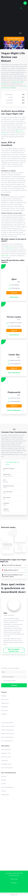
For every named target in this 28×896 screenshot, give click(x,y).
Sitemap (3, 791)
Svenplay (3, 714)
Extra (7, 464)
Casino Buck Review (7, 723)
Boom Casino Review (7, 737)
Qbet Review (14, 297)
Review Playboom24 (14, 410)
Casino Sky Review (14, 372)
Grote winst (4, 760)
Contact (3, 784)
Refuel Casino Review (7, 733)
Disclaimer (14, 883)
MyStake (3, 696)
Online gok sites (6, 749)
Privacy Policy (14, 879)
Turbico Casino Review (8, 726)
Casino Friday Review (7, 730)
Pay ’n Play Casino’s (7, 768)
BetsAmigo (4, 710)
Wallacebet (4, 707)
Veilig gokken (5, 794)
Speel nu (14, 293)
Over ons (3, 776)
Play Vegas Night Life (14, 39)
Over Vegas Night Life (12, 462)
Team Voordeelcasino (7, 787)
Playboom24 (5, 703)
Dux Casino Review (7, 741)
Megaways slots (5, 753)
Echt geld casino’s (6, 764)
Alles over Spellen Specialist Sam (14, 650)
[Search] (21, 8)
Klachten (3, 780)
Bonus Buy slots (6, 757)
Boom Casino (10, 248)
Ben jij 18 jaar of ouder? (10, 680)
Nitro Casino (5, 256)
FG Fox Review (14, 335)
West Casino (5, 699)
